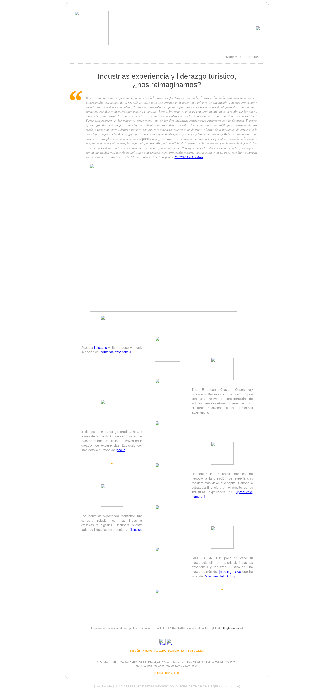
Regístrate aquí (233, 628)
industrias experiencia (115, 352)
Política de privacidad (167, 673)
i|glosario (100, 347)
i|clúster (135, 529)
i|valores (147, 650)
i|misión (135, 650)
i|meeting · (229, 571)
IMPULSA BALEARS (189, 157)
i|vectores (160, 650)
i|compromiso (176, 650)
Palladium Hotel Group (220, 576)
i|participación (195, 650)
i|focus (120, 449)
